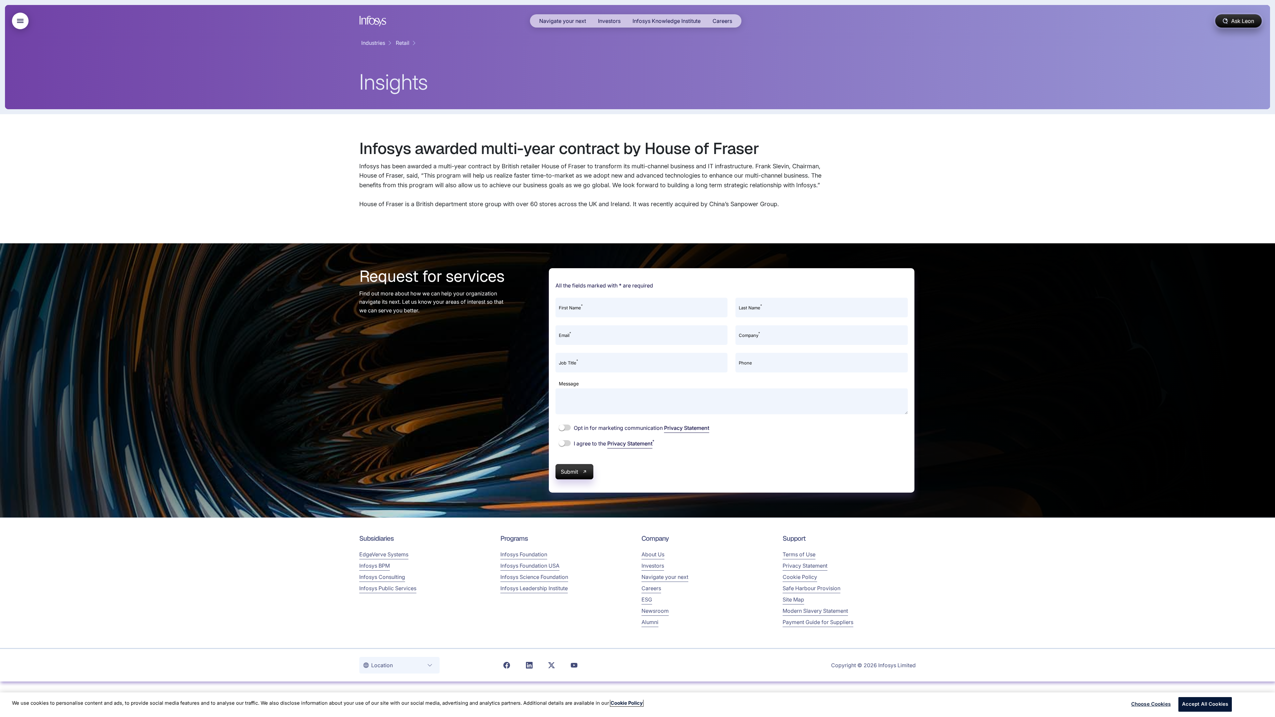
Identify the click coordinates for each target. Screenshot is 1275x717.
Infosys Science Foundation (534, 577)
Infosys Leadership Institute (534, 588)
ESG (646, 599)
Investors (609, 21)
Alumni (649, 622)
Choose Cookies (1151, 704)
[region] (637, 704)
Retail (402, 43)
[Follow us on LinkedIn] (529, 665)
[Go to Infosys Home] (374, 21)
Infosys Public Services (387, 588)
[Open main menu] (20, 21)
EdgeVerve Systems (383, 554)
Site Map (793, 599)
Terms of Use (799, 554)
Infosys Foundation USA (529, 565)
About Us (652, 554)
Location (382, 665)
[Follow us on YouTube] (574, 665)
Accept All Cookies (1205, 704)
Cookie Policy (800, 577)
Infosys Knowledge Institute (667, 21)
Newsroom (655, 610)
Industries (373, 43)
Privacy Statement (686, 428)
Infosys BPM (374, 565)
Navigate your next (562, 21)
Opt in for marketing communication (640, 428)
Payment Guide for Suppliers (818, 622)
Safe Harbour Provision (811, 588)
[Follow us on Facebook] (507, 665)
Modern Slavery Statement (815, 610)
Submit (569, 471)
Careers (722, 21)
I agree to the (613, 443)
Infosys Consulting (382, 577)
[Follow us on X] (551, 665)
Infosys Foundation (523, 554)
